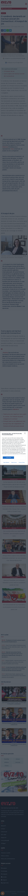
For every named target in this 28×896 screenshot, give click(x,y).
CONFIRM (8, 457)
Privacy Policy (22, 462)
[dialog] (14, 448)
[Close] (25, 433)
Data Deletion (6, 462)
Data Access (14, 462)
